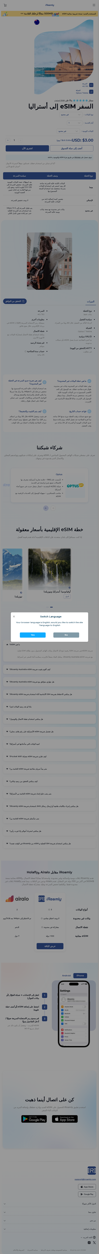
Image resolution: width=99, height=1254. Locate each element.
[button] (13, 616)
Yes (33, 635)
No (66, 635)
